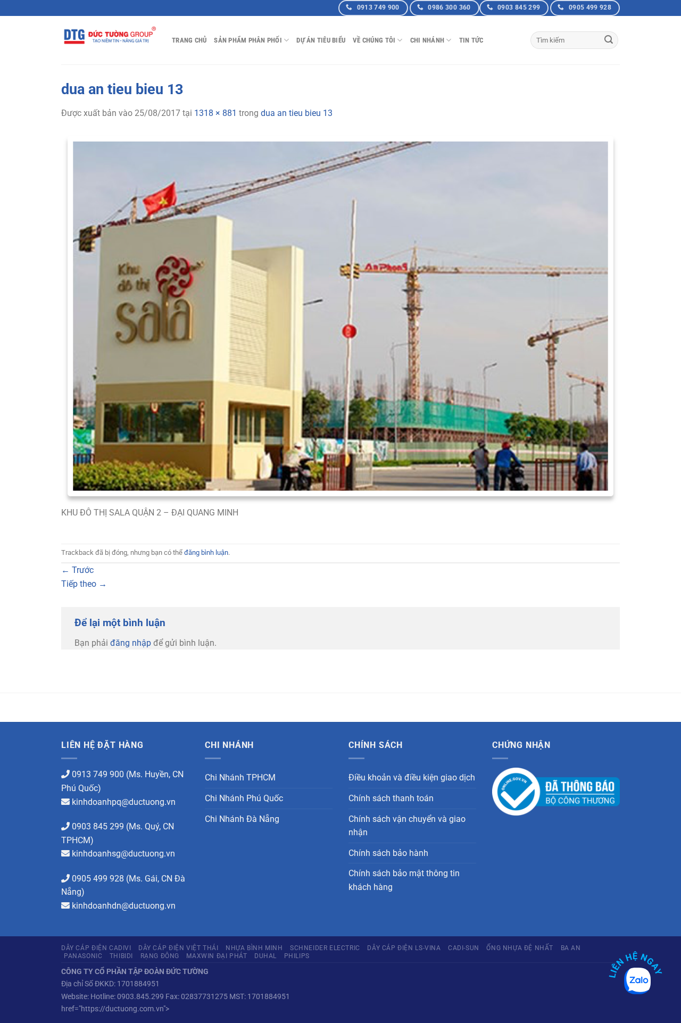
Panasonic (83, 956)
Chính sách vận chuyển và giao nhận (407, 826)
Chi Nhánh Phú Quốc (244, 798)
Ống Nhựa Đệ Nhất (519, 948)
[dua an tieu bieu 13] (340, 319)
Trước (77, 570)
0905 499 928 (98, 879)
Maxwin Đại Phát (216, 956)
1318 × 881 (215, 113)
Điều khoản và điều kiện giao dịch (411, 777)
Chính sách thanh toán (391, 798)
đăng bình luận (206, 552)
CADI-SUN (463, 948)
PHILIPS (297, 956)
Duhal (265, 956)
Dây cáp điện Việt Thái (178, 948)
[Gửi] (609, 40)
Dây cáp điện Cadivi (96, 948)
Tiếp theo (84, 584)
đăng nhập (130, 643)
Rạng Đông (160, 956)
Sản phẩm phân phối (248, 40)
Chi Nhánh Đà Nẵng (242, 819)
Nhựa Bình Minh (254, 948)
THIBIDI (121, 956)
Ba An (571, 948)
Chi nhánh (427, 40)
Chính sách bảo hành (388, 853)
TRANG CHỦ (189, 40)
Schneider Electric (325, 948)
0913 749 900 (98, 774)
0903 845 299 (98, 826)
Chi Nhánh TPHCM (240, 777)
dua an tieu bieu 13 (297, 113)
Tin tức (471, 40)
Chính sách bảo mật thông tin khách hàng (404, 880)
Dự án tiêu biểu (320, 40)
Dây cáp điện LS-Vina (404, 948)
